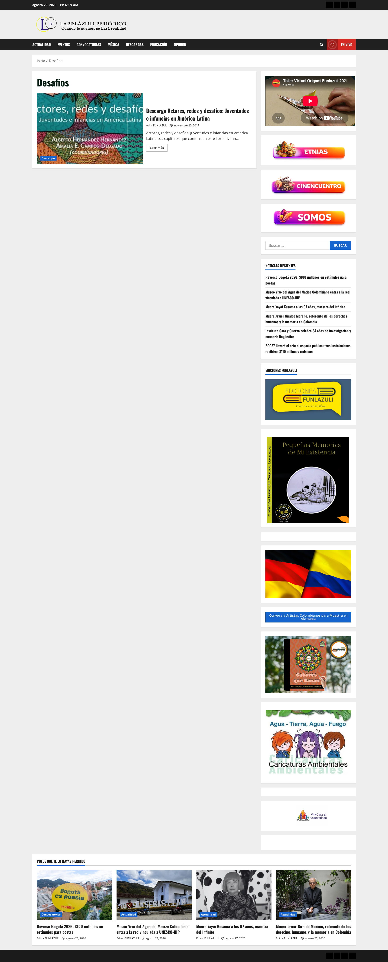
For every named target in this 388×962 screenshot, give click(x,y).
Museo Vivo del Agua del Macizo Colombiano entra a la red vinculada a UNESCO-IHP (153, 929)
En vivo (346, 44)
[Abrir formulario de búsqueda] (321, 44)
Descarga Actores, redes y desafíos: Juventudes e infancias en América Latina (90, 128)
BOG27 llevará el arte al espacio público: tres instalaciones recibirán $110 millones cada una (308, 348)
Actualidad (41, 44)
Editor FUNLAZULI (48, 938)
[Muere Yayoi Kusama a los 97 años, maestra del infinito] (233, 895)
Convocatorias (89, 44)
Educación (158, 44)
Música (113, 44)
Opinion (180, 44)
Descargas (134, 44)
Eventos (63, 44)
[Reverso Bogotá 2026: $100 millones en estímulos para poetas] (74, 895)
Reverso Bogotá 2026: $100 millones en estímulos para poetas (70, 929)
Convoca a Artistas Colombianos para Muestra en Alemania (308, 617)
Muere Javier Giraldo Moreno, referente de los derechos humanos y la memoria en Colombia (306, 318)
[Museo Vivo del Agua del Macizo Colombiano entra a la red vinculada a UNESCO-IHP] (154, 895)
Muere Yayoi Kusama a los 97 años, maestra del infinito (305, 306)
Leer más (159, 148)
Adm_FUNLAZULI (156, 125)
